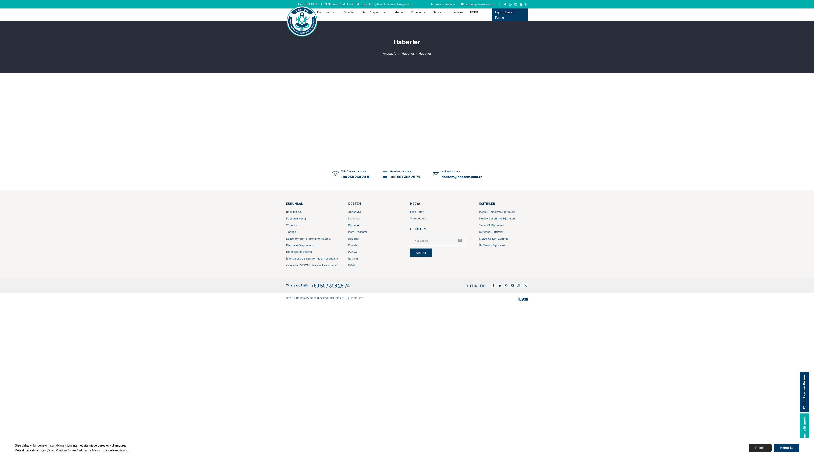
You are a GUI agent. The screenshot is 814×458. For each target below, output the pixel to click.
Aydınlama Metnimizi (90, 450)
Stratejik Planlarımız (299, 252)
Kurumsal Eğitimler (491, 231)
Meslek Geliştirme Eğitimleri (497, 218)
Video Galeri (418, 218)
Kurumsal (354, 218)
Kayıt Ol (421, 252)
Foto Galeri (417, 212)
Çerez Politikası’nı (58, 450)
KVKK (474, 12)
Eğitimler (347, 12)
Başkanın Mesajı (296, 218)
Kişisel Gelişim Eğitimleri (494, 238)
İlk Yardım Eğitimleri (492, 245)
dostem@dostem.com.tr (480, 4)
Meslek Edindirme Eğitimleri (497, 212)
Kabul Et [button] (786, 447)
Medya (352, 252)
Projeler (353, 245)
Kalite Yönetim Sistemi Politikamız (308, 238)
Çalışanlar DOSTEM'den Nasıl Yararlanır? (312, 265)
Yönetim (291, 225)
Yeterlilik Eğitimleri (491, 225)
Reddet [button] (760, 448)
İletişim (458, 12)
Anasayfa (389, 54)
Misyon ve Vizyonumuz (300, 245)
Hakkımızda (293, 212)
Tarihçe (291, 231)
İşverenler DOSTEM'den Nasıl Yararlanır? (312, 258)
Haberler (398, 12)
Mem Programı (357, 231)
